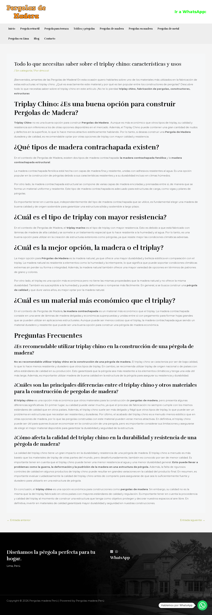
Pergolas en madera (141, 28)
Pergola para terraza (56, 28)
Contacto (49, 38)
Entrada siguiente (192, 520)
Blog (36, 38)
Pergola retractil (29, 28)
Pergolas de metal (168, 28)
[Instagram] (111, 551)
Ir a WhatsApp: (190, 11)
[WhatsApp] (116, 551)
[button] (202, 605)
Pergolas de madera (112, 28)
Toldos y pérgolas (84, 28)
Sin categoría (24, 70)
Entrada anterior (18, 520)
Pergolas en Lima (18, 38)
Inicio (11, 28)
